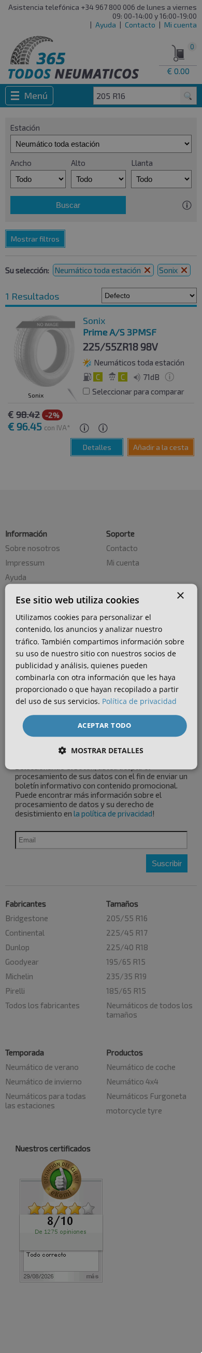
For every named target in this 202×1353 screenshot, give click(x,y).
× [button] (180, 596)
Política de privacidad (139, 701)
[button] (101, 750)
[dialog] (101, 676)
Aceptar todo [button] (105, 725)
